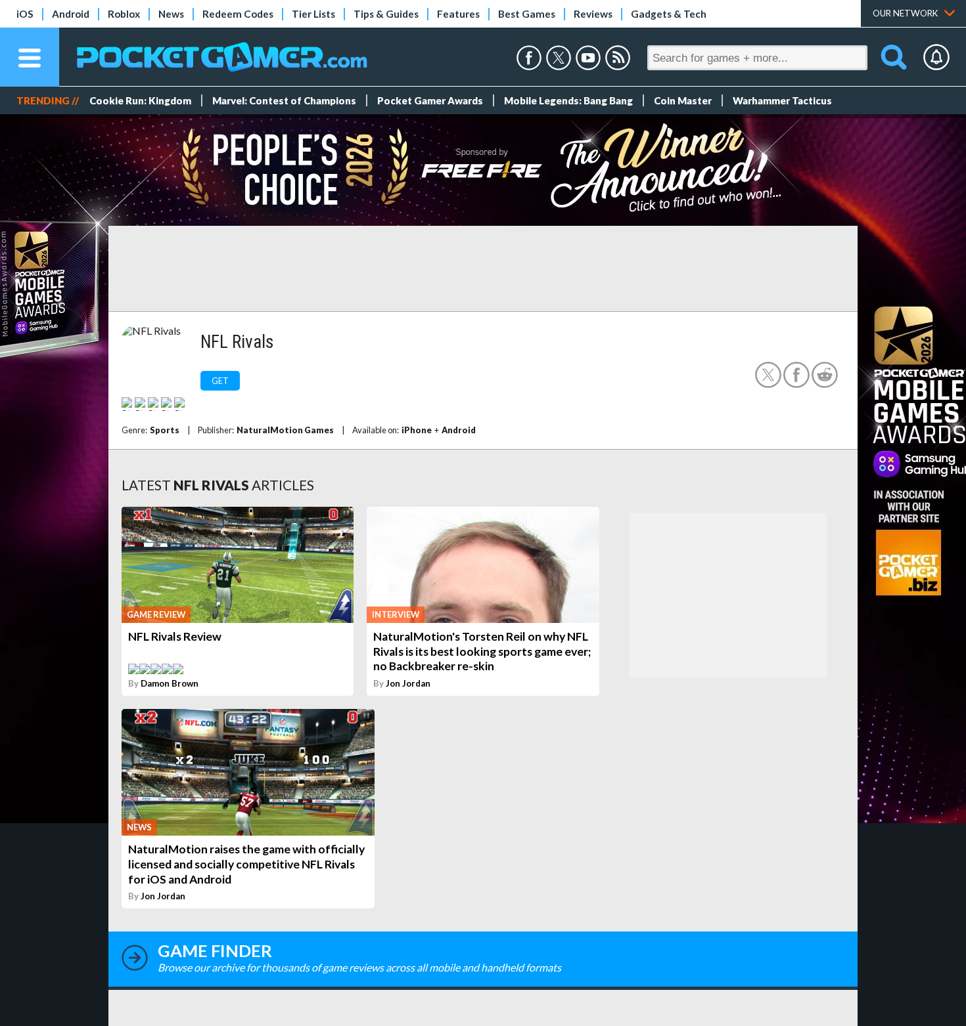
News (171, 14)
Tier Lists (313, 14)
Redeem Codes (237, 14)
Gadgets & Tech (668, 14)
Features (458, 14)
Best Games (526, 14)
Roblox (124, 14)
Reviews (593, 14)
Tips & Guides (386, 14)
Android (70, 14)
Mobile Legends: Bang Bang (568, 100)
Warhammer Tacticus (782, 100)
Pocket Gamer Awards (430, 100)
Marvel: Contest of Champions (284, 100)
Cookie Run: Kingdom (140, 100)
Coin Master (683, 100)
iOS (25, 14)
